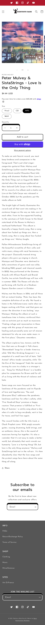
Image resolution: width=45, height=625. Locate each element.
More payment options (22, 150)
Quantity (5, 122)
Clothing (6, 557)
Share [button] (7, 468)
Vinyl (6, 111)
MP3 (27, 111)
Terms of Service (9, 542)
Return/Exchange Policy (12, 537)
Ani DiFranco (8, 583)
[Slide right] (28, 70)
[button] (3, 11)
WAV (6, 116)
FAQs (4, 531)
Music (5, 562)
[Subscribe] (35, 507)
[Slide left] (17, 70)
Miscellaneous (8, 568)
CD (17, 111)
